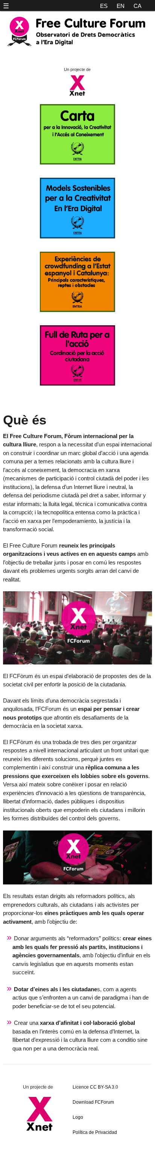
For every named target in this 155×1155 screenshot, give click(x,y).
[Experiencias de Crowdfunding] (77, 310)
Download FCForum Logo (93, 1110)
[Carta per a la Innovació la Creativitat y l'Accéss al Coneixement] (77, 162)
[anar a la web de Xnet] (40, 1113)
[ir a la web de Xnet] (77, 95)
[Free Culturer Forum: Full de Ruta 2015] (77, 383)
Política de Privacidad (95, 1132)
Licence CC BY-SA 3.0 (95, 1087)
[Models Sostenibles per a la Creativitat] (77, 236)
